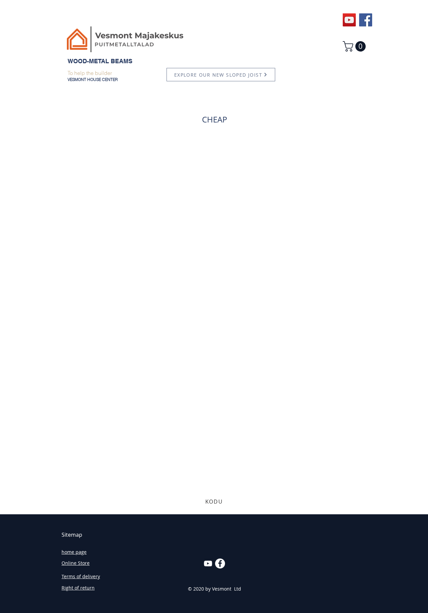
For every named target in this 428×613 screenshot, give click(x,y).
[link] (355, 46)
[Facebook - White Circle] (220, 563)
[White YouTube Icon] (208, 563)
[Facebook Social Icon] (365, 19)
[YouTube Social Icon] (349, 19)
